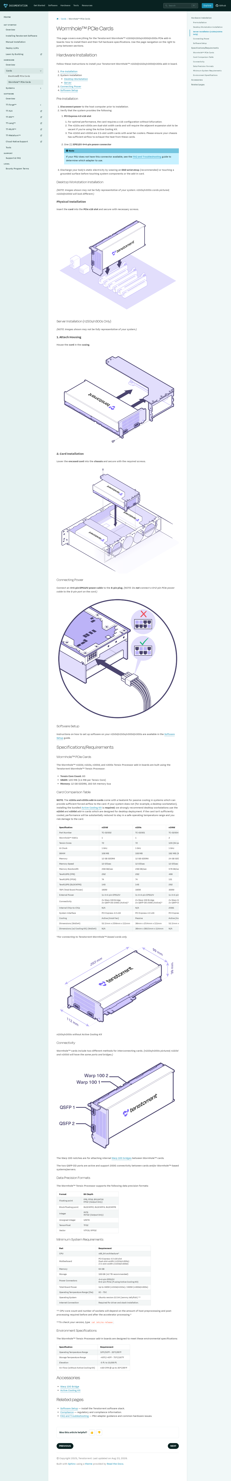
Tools (76, 5)
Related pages (197, 84)
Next (173, 1446)
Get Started (39, 5)
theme (88, 1464)
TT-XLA (9, 111)
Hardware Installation (201, 18)
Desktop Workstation (76, 79)
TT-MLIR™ (11, 129)
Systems (10, 88)
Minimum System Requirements (207, 70)
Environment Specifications (205, 75)
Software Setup (69, 90)
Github (222, 5)
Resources (87, 5)
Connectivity (198, 61)
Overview (10, 29)
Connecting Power (70, 86)
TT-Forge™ (11, 104)
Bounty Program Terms (17, 168)
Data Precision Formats (203, 66)
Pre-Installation (68, 71)
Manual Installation (15, 42)
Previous (65, 1446)
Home (7, 17)
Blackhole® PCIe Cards (19, 76)
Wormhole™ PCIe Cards (19, 82)
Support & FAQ (13, 158)
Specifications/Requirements (205, 48)
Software (52, 5)
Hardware (65, 5)
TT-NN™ (10, 117)
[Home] (57, 19)
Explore (207, 5)
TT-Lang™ (11, 123)
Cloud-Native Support (17, 141)
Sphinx (72, 1464)
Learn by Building (14, 54)
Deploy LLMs (12, 48)
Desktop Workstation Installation (208, 27)
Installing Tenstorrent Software (21, 35)
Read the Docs (115, 1464)
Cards (9, 70)
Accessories (197, 80)
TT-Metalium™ (13, 135)
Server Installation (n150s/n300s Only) (207, 33)
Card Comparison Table (203, 57)
